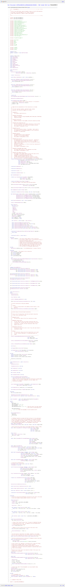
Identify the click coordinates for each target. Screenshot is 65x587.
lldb (39, 5)
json (63, 585)
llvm (8, 5)
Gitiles (6, 585)
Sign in (63, 1)
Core (49, 5)
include (42, 5)
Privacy (9, 585)
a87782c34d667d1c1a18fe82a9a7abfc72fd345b (27, 5)
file (28, 7)
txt (60, 585)
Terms (12, 585)
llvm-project (13, 5)
